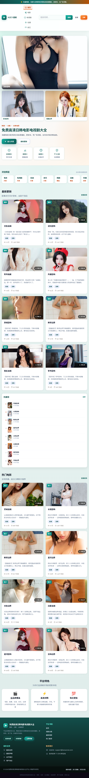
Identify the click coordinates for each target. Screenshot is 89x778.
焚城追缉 (7, 509)
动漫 (29, 22)
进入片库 (10, 141)
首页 (29, 7)
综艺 (29, 27)
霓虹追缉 (7, 371)
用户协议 (9, 760)
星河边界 (51, 557)
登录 (76, 17)
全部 (84, 397)
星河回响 (7, 654)
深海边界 (51, 654)
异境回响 (7, 322)
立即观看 (29, 739)
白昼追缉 (51, 606)
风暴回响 (51, 274)
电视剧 (29, 17)
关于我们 (9, 757)
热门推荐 (49, 739)
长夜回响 (51, 509)
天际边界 (7, 606)
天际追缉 (7, 226)
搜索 (69, 17)
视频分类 (49, 731)
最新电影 (68, 769)
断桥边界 (51, 322)
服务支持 (9, 750)
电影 (29, 12)
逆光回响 (51, 226)
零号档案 (7, 274)
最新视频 (49, 735)
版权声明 (9, 753)
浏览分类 (83, 769)
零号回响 (51, 371)
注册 (83, 17)
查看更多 (84, 195)
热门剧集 (75, 769)
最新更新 (24, 141)
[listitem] (8, 179)
